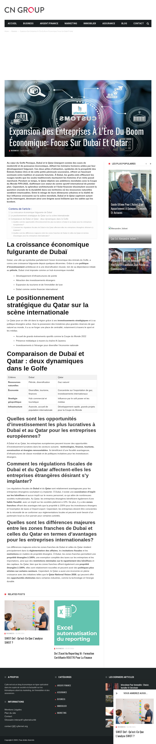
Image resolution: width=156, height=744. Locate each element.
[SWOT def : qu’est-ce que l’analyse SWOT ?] (135, 711)
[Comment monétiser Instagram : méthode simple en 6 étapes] (112, 711)
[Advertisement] (78, 57)
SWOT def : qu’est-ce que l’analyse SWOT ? (130, 734)
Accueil (12, 23)
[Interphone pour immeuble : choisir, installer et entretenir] (112, 687)
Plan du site (10, 713)
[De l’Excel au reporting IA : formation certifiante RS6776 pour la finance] (76, 622)
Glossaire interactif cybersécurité (20, 720)
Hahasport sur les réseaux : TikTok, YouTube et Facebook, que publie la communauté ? (130, 264)
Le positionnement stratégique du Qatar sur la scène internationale (40, 216)
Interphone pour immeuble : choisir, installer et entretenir (135, 686)
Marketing (71, 23)
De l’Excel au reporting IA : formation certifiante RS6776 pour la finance (74, 655)
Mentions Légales (13, 709)
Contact (138, 23)
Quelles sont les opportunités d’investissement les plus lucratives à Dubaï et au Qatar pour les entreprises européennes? (52, 223)
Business (28, 23)
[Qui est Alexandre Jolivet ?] (130, 235)
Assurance (108, 23)
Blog (124, 23)
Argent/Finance (49, 23)
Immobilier (89, 23)
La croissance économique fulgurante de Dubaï (31, 212)
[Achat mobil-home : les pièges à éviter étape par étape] (112, 698)
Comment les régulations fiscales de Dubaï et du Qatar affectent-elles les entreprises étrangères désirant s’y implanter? (53, 228)
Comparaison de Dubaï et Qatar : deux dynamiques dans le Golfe (39, 219)
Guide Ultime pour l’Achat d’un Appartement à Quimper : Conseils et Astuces (129, 208)
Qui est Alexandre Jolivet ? (124, 238)
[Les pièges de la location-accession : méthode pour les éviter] (112, 723)
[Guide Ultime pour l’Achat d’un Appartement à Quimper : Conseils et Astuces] (130, 194)
